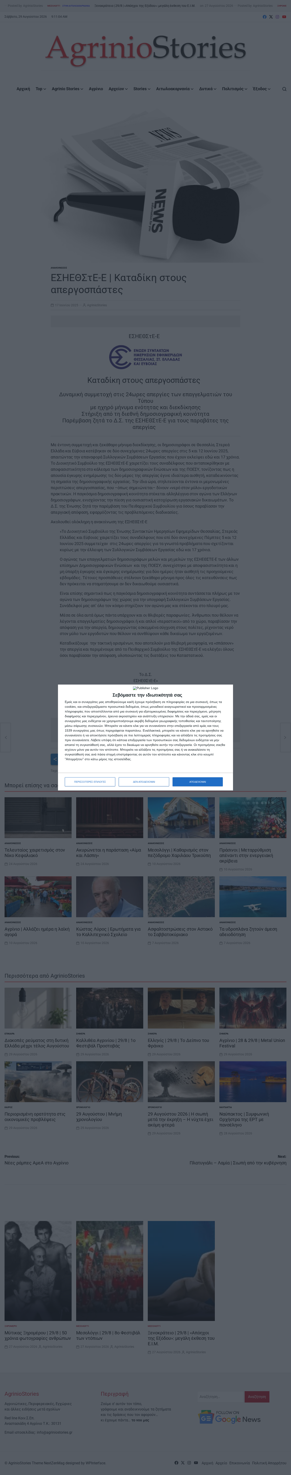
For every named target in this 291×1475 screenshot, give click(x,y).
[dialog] (145, 737)
